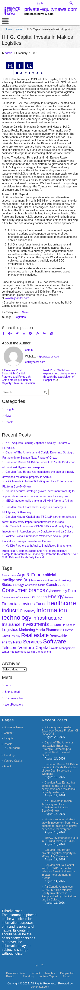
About (7, 766)
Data (72, 591)
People (9, 422)
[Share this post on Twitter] (17, 333)
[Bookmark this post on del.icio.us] (51, 333)
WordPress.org (14, 704)
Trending (9, 755)
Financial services (18, 603)
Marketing (27, 630)
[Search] (71, 3)
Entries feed (12, 691)
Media (40, 630)
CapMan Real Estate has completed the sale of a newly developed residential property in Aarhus (59, 787)
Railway (15, 636)
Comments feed (14, 698)
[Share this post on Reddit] (30, 333)
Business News (13, 727)
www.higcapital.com (17, 298)
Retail (17, 642)
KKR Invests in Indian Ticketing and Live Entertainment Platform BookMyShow (57, 805)
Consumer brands (23, 590)
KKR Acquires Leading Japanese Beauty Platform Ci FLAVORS (60, 730)
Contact (8, 732)
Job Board (13, 747)
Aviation (52, 580)
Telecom (9, 647)
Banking (65, 580)
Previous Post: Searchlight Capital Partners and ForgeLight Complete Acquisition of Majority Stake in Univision (18, 377)
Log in (8, 685)
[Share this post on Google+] (10, 333)
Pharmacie (54, 630)
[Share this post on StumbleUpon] (37, 333)
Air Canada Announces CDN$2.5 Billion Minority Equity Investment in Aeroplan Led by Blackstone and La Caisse (59, 893)
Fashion (68, 597)
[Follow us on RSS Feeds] (42, 3)
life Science (68, 625)
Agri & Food (29, 574)
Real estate (35, 635)
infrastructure (47, 618)
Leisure (55, 625)
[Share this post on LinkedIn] (24, 333)
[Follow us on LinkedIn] (38, 3)
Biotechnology (13, 585)
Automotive (39, 580)
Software (54, 641)
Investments (35, 624)
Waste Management (63, 648)
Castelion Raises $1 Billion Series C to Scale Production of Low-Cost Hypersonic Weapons (60, 769)
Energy (56, 596)
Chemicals (31, 584)
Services (32, 642)
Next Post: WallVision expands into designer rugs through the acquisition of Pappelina (60, 375)
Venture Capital (34, 647)
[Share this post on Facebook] (3, 333)
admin (8, 53)
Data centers (8, 597)
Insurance (11, 624)
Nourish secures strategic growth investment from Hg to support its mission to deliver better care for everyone (60, 824)
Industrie (12, 610)
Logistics (20, 317)
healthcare (61, 603)
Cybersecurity (56, 591)
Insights (10, 409)
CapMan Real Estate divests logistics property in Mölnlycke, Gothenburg (59, 853)
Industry (29, 611)
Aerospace (9, 575)
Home (8, 29)
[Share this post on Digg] (44, 333)
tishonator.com (40, 986)
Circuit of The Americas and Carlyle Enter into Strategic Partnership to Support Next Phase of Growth (58, 749)
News (19, 29)
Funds (41, 604)
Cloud (41, 584)
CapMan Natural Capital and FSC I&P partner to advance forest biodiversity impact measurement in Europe (58, 871)
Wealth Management (39, 651)
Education (38, 597)
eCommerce (22, 597)
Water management (14, 651)
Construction (57, 584)
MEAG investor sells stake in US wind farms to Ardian (39, 500)
